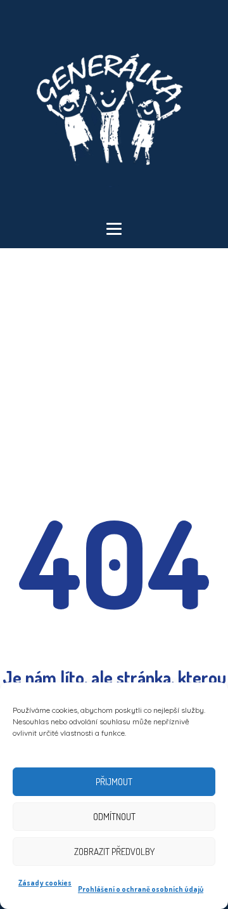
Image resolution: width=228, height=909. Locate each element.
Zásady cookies (45, 882)
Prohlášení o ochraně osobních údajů (140, 889)
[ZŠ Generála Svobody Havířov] (114, 111)
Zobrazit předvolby (114, 852)
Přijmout (114, 782)
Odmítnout (114, 817)
